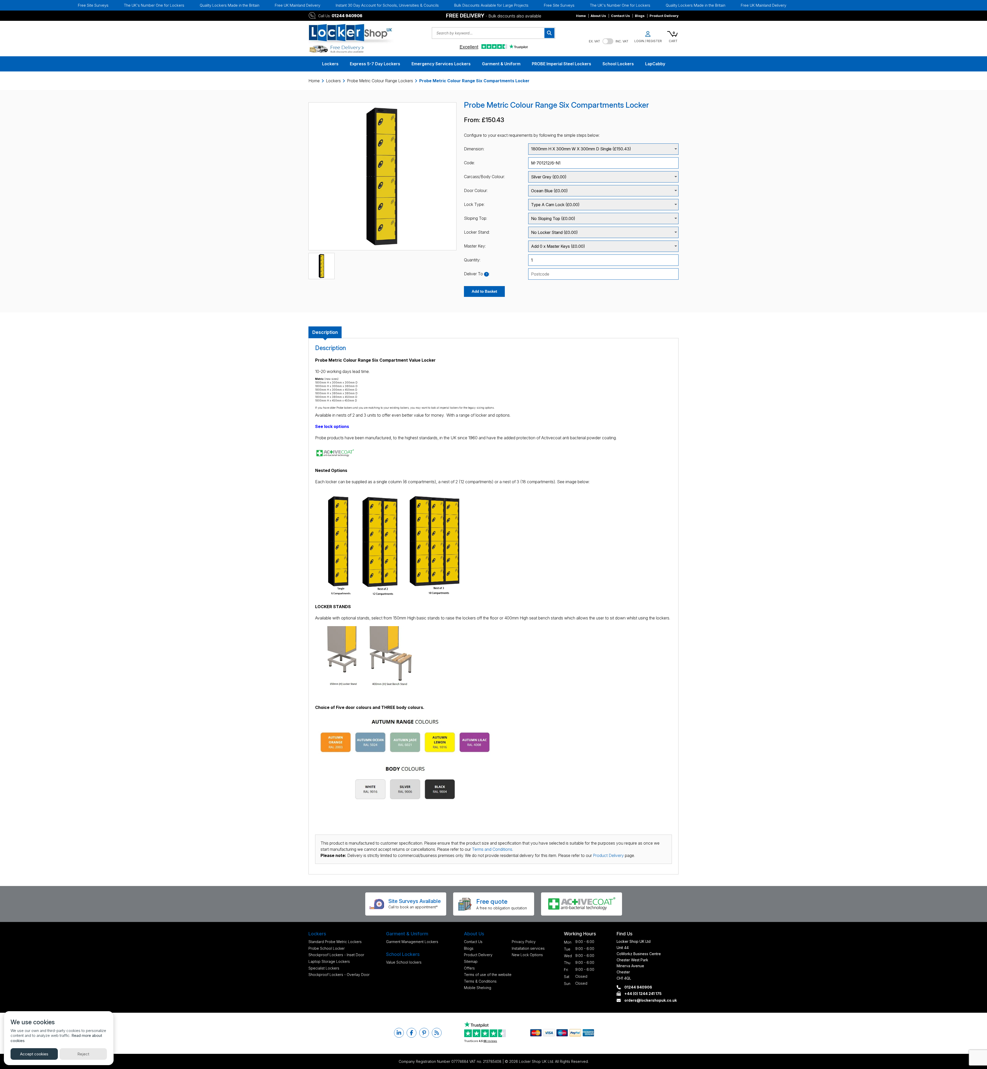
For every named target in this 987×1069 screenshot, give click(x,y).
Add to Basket (484, 291)
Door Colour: (476, 190)
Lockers (330, 63)
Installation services (528, 948)
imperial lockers (449, 407)
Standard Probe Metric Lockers (335, 941)
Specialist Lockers (323, 968)
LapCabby (655, 63)
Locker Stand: (477, 232)
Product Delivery (664, 16)
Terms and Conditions (492, 849)
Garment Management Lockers (412, 941)
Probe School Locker (326, 948)
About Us (598, 16)
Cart (673, 41)
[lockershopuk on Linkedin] (399, 1033)
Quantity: (472, 259)
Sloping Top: (475, 218)
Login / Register (648, 41)
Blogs (640, 16)
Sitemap (471, 961)
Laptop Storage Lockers (329, 961)
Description (325, 332)
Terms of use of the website (487, 974)
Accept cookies (34, 1054)
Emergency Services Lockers (441, 63)
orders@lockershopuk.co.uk (650, 1000)
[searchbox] (603, 274)
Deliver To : (477, 273)
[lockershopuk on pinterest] (424, 1033)
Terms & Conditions (480, 981)
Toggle (607, 41)
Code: (469, 162)
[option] (188, 5)
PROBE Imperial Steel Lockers (561, 63)
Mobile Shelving (477, 987)
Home (581, 16)
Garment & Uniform (501, 63)
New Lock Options (527, 955)
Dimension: (474, 148)
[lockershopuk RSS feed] (437, 1033)
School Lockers (618, 63)
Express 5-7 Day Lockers (375, 63)
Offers (469, 968)
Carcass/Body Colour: (484, 176)
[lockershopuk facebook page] (411, 1033)
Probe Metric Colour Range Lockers (380, 80)
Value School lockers (404, 962)
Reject (83, 1054)
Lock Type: (474, 204)
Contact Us (620, 16)
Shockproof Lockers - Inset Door (336, 955)
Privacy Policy (524, 941)
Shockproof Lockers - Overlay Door (339, 974)
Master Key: (475, 246)
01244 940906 (347, 15)
